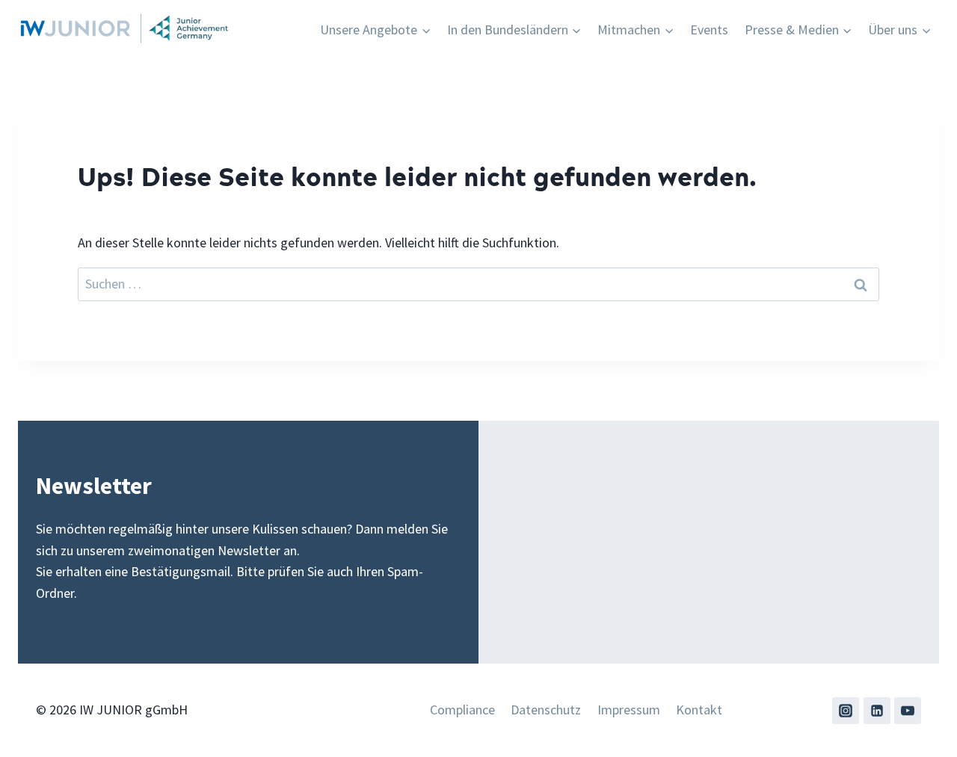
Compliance (462, 709)
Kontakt (699, 709)
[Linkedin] (877, 710)
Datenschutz (546, 709)
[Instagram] (845, 710)
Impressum (628, 709)
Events (709, 29)
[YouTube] (907, 710)
